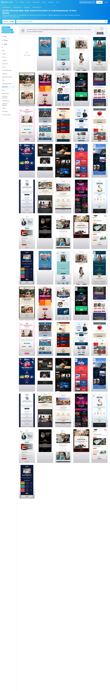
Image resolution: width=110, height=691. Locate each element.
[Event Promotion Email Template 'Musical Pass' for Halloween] (81, 196)
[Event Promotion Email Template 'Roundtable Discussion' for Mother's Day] (27, 125)
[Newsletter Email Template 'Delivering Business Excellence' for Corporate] (81, 125)
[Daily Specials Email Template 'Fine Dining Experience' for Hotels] (63, 196)
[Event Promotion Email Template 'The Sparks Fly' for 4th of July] (27, 161)
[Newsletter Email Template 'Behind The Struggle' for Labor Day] (45, 125)
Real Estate (26, 7)
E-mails (12, 21)
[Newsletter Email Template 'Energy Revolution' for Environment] (99, 161)
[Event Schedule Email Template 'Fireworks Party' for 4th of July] (81, 161)
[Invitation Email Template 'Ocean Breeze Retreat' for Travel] (63, 232)
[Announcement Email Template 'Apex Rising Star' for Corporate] (27, 196)
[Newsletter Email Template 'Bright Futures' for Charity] (63, 89)
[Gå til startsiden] (6, 2)
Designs (6, 21)
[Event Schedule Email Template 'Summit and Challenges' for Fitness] (45, 89)
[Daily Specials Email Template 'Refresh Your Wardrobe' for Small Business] (81, 54)
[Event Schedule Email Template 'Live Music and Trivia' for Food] (63, 125)
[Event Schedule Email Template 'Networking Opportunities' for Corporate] (27, 268)
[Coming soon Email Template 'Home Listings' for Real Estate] (99, 232)
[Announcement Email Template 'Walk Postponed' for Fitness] (45, 54)
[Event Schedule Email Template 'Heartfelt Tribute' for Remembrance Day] (99, 125)
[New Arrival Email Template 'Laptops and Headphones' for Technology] (63, 161)
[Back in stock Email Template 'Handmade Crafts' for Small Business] (45, 161)
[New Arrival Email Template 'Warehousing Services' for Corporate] (99, 89)
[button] (14, 36)
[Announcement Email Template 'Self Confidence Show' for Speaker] (45, 232)
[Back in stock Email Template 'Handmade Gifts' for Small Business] (27, 89)
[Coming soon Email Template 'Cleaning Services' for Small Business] (99, 196)
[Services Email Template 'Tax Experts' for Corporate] (27, 232)
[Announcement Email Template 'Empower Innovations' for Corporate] (63, 54)
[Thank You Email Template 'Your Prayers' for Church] (81, 232)
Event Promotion (17, 7)
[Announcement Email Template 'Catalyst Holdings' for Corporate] (99, 54)
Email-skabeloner (6, 7)
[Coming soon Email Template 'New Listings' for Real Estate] (45, 196)
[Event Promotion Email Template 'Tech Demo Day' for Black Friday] (81, 89)
